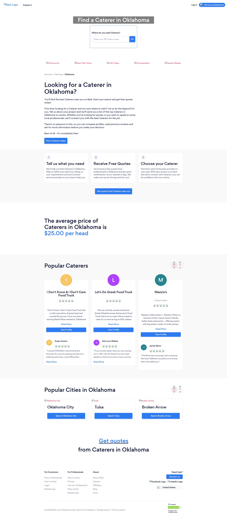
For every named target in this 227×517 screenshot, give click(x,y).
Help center (73, 489)
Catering (58, 74)
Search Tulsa (113, 415)
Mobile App (50, 489)
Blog (95, 489)
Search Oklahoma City (66, 415)
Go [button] (132, 39)
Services (48, 74)
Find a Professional (53, 477)
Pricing (71, 481)
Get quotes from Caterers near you (113, 191)
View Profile (66, 329)
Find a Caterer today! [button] (56, 140)
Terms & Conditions (85, 510)
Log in (194, 4)
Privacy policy (118, 510)
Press (95, 492)
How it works (50, 481)
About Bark (98, 477)
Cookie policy (103, 510)
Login (47, 485)
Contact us (174, 476)
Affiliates (97, 485)
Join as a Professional (77, 485)
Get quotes (113, 441)
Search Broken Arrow (161, 415)
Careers (96, 481)
